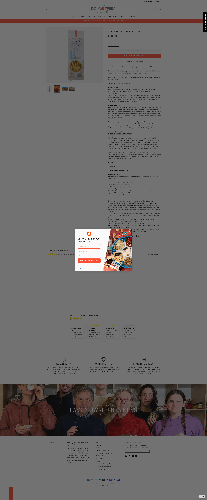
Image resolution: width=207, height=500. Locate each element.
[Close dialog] (130, 231)
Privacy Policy (80, 268)
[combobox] (81, 256)
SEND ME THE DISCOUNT (89, 261)
